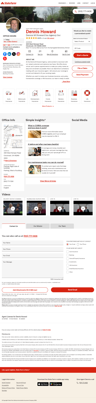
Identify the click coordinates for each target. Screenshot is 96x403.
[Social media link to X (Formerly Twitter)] (14, 54)
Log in (93, 3)
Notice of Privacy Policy (8, 388)
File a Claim (82, 68)
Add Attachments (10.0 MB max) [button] (25, 290)
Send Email (72, 290)
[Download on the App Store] (43, 384)
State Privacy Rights (22, 388)
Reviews (72, 3)
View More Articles (48, 181)
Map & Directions (11, 160)
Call (4, 45)
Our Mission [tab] (38, 226)
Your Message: (7, 262)
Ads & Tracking (6, 382)
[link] (9, 3)
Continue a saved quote (82, 61)
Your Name (6, 243)
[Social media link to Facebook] (5, 54)
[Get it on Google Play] (56, 384)
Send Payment (82, 75)
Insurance (62, 3)
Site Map (4, 390)
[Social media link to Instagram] (18, 54)
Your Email (6, 255)
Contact (85, 3)
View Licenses (7, 77)
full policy (36, 350)
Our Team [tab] (62, 226)
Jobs (78, 3)
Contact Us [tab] (14, 226)
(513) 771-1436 (9, 176)
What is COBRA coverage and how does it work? (38, 127)
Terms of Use (20, 385)
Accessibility (5, 385)
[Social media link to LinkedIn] (9, 54)
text (9, 45)
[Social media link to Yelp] (5, 58)
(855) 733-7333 (58, 306)
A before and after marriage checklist (43, 144)
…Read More (66, 81)
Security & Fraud (21, 382)
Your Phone (6, 249)
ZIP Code (77, 48)
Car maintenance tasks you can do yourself (46, 162)
